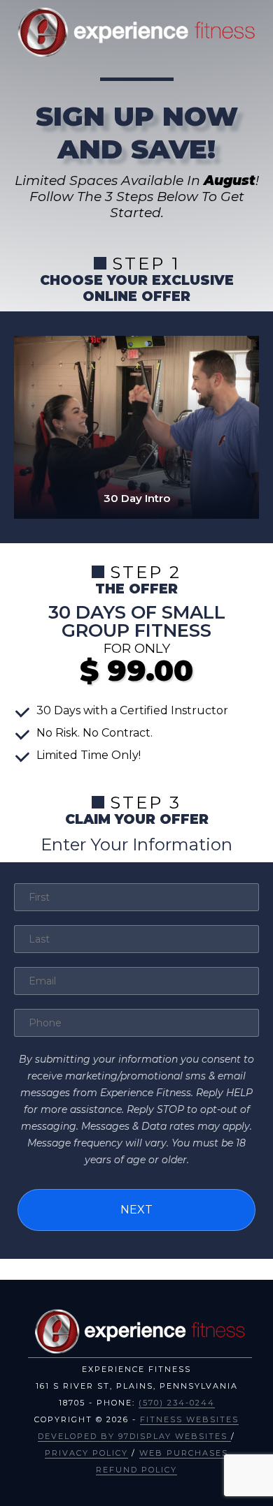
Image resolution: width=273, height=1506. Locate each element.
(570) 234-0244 (177, 1403)
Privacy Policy (86, 1453)
